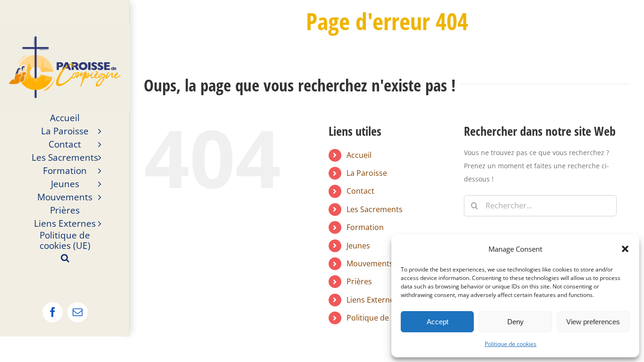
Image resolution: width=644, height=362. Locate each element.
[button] (625, 249)
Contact (360, 191)
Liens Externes (372, 300)
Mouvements (370, 263)
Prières (359, 281)
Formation (365, 227)
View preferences (593, 322)
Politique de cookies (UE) (390, 318)
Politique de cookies (511, 344)
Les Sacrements (375, 209)
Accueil (359, 155)
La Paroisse (367, 173)
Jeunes (358, 245)
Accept (437, 322)
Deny (515, 322)
